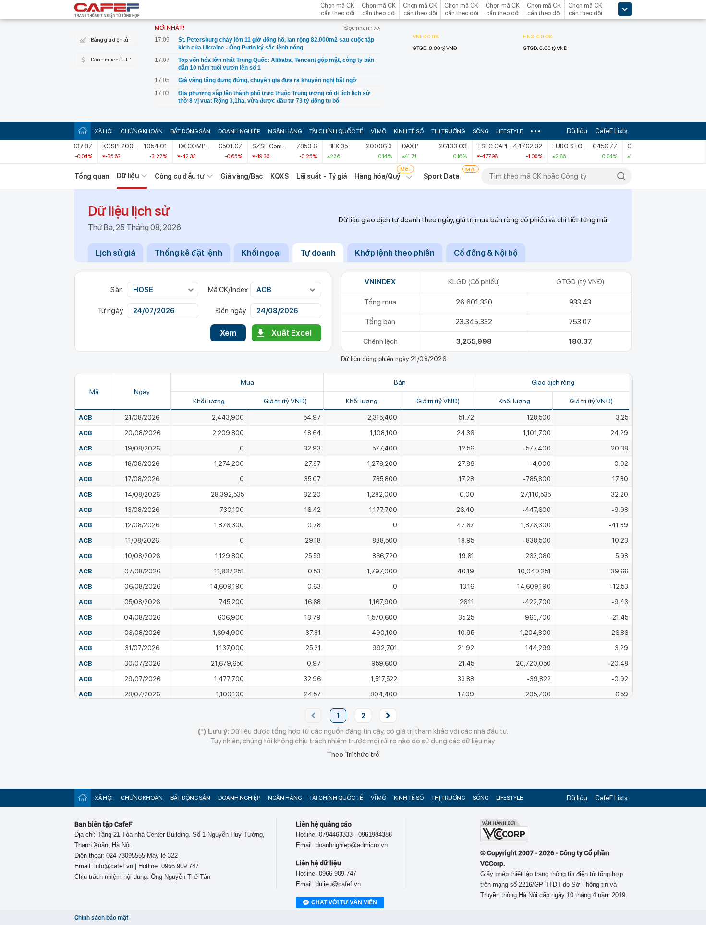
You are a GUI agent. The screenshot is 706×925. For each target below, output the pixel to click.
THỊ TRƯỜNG (448, 131)
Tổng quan (91, 176)
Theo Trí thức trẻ (353, 754)
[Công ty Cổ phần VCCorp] (504, 840)
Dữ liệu (577, 130)
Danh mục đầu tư (111, 60)
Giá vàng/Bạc (241, 176)
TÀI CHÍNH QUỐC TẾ (336, 131)
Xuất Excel (291, 333)
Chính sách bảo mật (101, 917)
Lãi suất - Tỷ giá (321, 176)
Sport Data (442, 176)
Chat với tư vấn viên (344, 902)
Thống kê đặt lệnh (188, 252)
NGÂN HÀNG (285, 131)
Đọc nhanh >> (362, 27)
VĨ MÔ (378, 131)
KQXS (279, 176)
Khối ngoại (261, 252)
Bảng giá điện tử (109, 40)
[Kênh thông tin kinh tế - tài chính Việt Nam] (107, 11)
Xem (228, 333)
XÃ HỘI (104, 131)
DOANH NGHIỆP (239, 131)
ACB (85, 417)
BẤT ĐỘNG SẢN (190, 131)
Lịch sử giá (115, 252)
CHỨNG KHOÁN (142, 131)
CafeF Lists (611, 130)
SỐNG (480, 131)
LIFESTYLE (509, 131)
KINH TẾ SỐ (409, 131)
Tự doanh (318, 252)
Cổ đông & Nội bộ (486, 252)
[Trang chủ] (82, 130)
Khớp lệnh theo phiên (395, 252)
